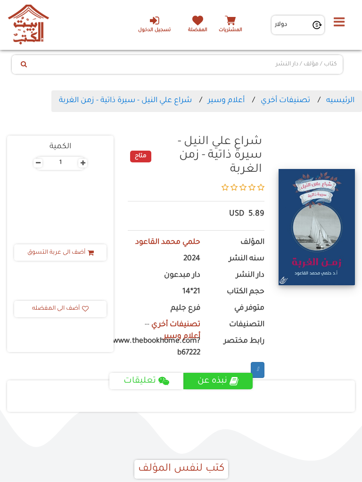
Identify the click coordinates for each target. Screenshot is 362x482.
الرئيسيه (340, 100)
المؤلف (252, 243)
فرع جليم (185, 309)
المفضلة (197, 30)
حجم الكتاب (245, 292)
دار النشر (250, 276)
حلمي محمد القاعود (167, 243)
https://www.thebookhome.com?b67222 (164, 347)
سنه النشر (246, 259)
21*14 (191, 292)
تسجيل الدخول (154, 30)
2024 (191, 259)
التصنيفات (246, 325)
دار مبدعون (182, 276)
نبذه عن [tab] (212, 381)
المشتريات (230, 30)
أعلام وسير (226, 100)
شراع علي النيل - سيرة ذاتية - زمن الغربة (125, 100)
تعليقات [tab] (139, 381)
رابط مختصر (244, 341)
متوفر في (249, 309)
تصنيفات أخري (285, 100)
